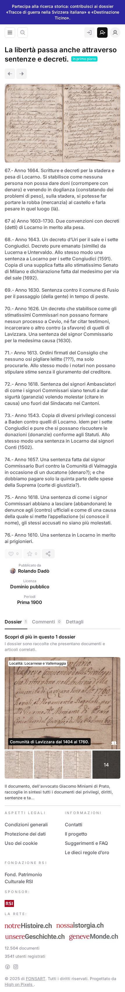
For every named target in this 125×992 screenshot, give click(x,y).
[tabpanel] (62, 717)
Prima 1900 (29, 602)
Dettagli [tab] (74, 622)
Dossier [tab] (15, 622)
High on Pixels (19, 984)
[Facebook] (7, 967)
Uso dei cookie (21, 843)
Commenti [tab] (46, 622)
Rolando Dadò (33, 571)
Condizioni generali (26, 824)
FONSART (35, 978)
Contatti (73, 824)
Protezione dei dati (25, 834)
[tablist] (62, 622)
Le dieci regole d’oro (87, 852)
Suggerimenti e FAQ (86, 843)
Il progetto (76, 834)
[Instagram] (16, 967)
